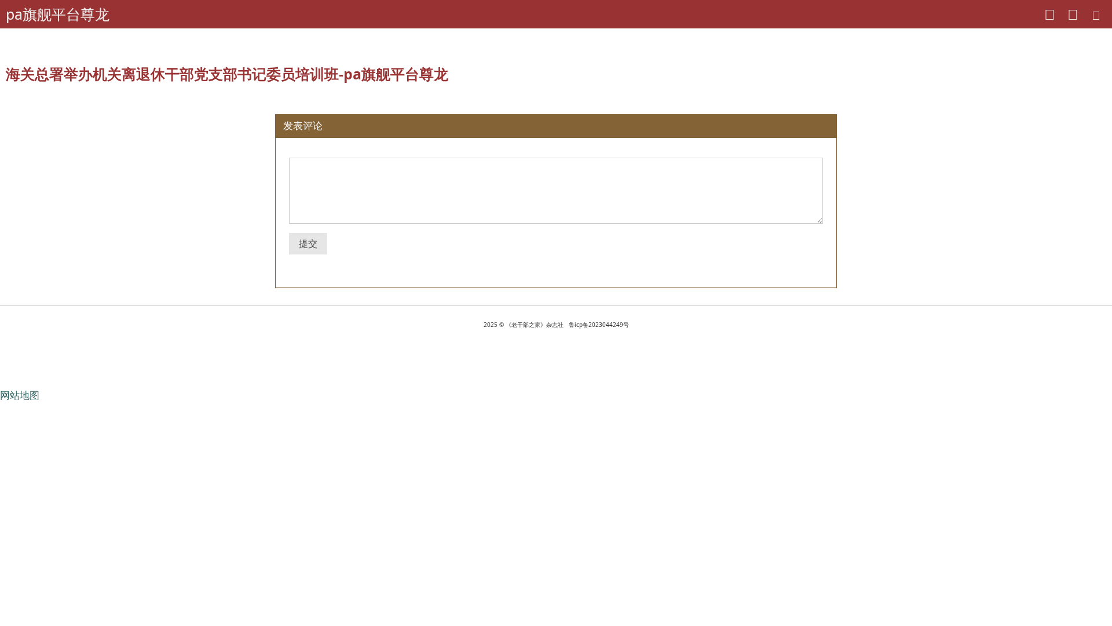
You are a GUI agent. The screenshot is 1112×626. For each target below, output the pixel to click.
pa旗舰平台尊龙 (57, 14)
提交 (308, 243)
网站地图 (19, 395)
